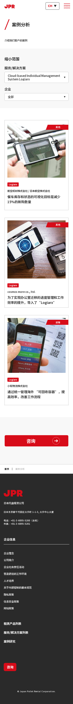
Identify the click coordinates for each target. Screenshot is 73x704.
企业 (7, 89)
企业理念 (9, 553)
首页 (6, 468)
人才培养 (9, 581)
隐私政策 (9, 594)
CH (50, 6)
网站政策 (9, 608)
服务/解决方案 (15, 67)
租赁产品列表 (12, 623)
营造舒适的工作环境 (15, 574)
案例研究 (9, 641)
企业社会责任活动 (14, 567)
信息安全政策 (11, 601)
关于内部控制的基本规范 (18, 587)
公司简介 (9, 560)
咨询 (10, 666)
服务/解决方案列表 (16, 632)
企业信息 (9, 539)
